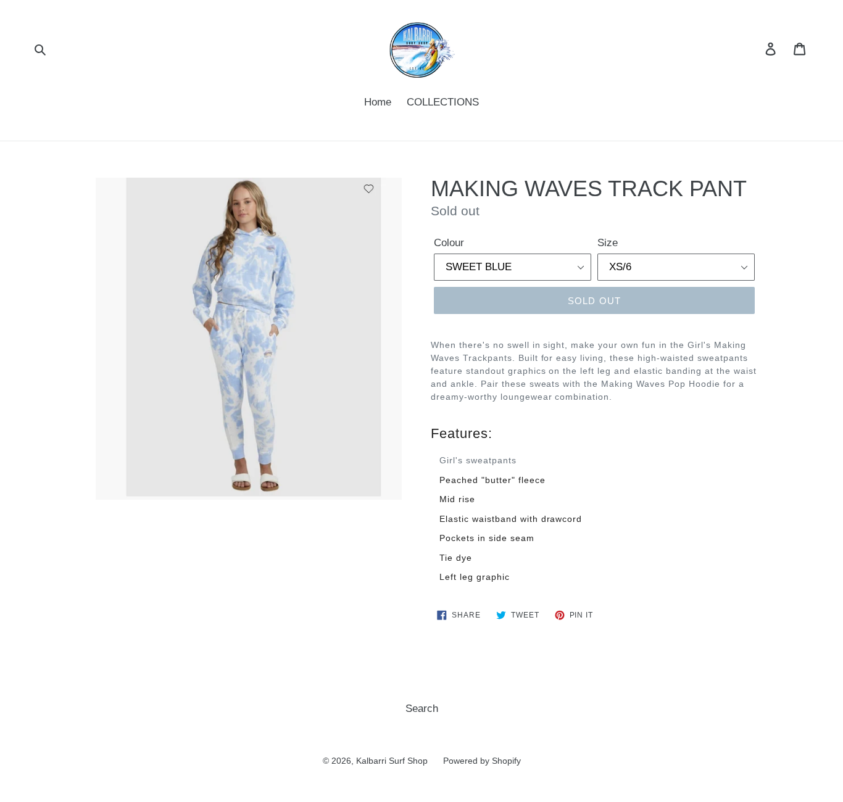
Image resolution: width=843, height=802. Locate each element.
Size (607, 243)
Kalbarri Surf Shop (392, 761)
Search (421, 708)
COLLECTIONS (443, 102)
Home (377, 102)
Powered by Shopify (482, 761)
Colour (449, 243)
